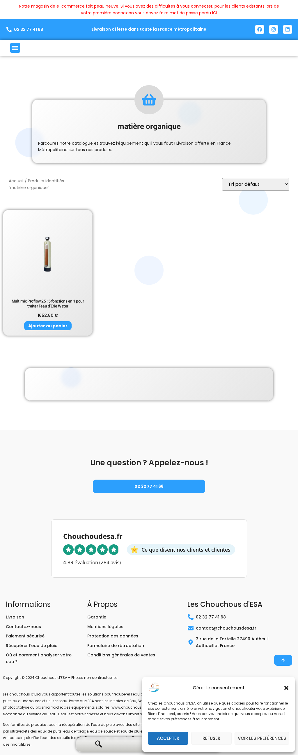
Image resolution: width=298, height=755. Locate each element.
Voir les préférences (262, 738)
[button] (286, 688)
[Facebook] (259, 29)
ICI (214, 13)
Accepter (168, 738)
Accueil (16, 181)
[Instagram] (273, 29)
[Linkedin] (287, 29)
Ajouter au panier (48, 326)
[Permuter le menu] (15, 48)
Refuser (211, 738)
